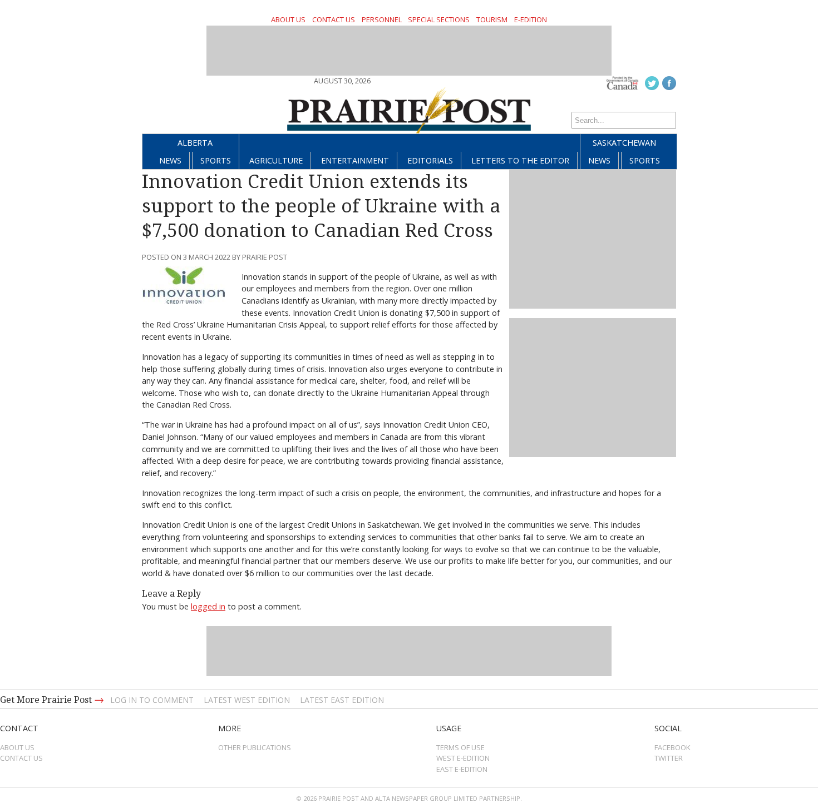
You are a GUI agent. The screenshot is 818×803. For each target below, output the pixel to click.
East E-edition (461, 769)
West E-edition (463, 758)
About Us (288, 19)
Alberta (195, 142)
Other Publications (254, 747)
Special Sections (439, 19)
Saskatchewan (624, 142)
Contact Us (333, 19)
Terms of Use (460, 747)
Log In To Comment (152, 700)
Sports (215, 160)
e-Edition (530, 19)
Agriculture (276, 160)
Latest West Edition (247, 700)
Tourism (491, 19)
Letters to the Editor (520, 160)
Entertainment (355, 160)
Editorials (430, 160)
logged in (208, 606)
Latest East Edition (342, 700)
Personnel (382, 19)
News (170, 160)
